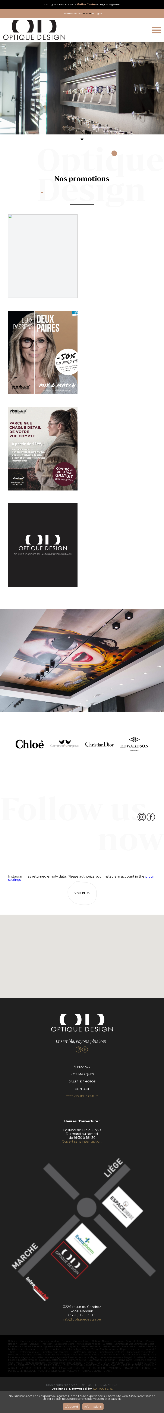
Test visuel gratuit (82, 1096)
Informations (92, 1406)
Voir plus (82, 893)
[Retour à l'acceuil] (34, 30)
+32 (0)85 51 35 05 (82, 1315)
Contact (82, 1089)
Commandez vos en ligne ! (82, 13)
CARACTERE (103, 1388)
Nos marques (82, 1074)
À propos (82, 1066)
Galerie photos (82, 1081)
